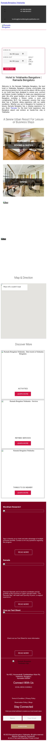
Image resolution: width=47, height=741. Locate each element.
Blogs (30, 702)
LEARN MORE (23, 148)
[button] (43, 26)
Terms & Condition (18, 698)
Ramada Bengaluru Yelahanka (13, 3)
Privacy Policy (30, 698)
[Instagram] (26, 692)
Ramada (14, 108)
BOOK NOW (9, 69)
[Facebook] (20, 692)
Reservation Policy (21, 702)
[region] (23, 48)
